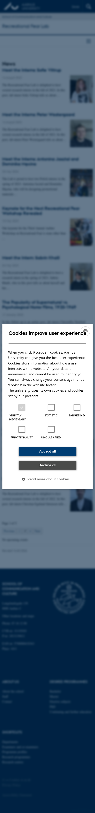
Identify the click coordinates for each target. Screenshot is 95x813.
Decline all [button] (47, 465)
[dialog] (47, 406)
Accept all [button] (47, 451)
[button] (47, 479)
